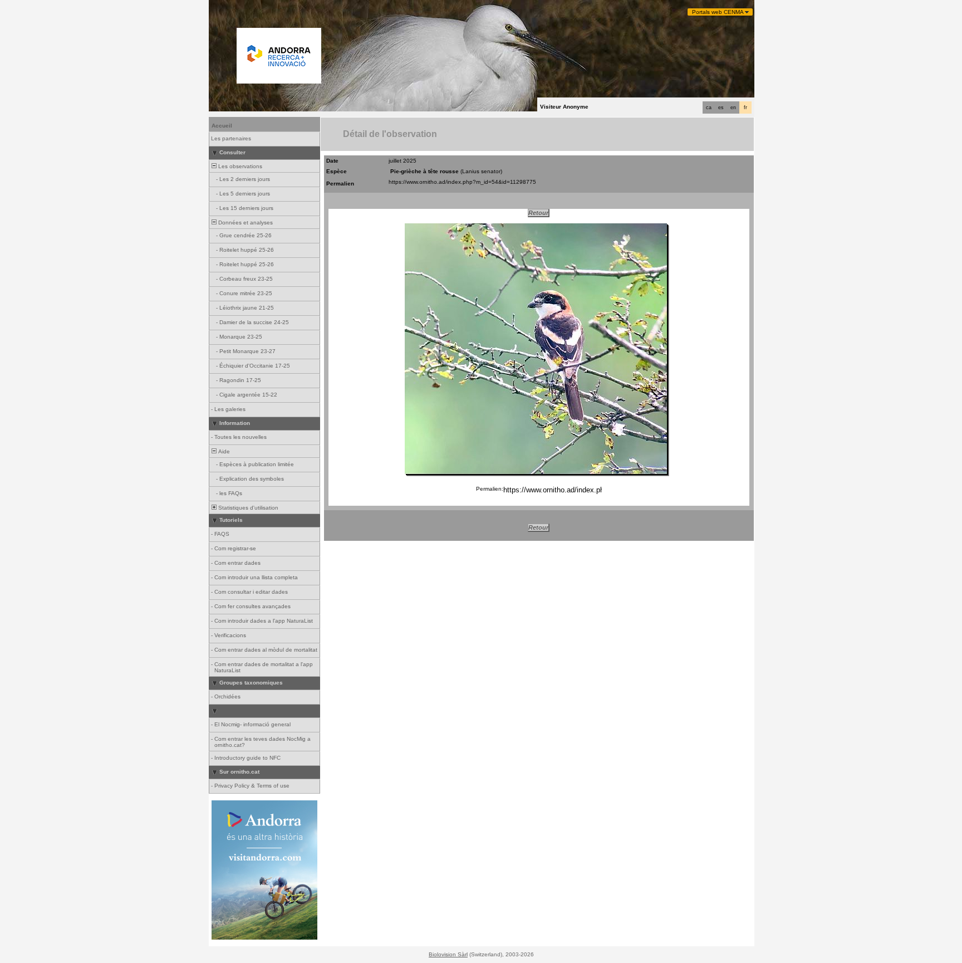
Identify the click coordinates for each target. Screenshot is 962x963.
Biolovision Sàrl (448, 954)
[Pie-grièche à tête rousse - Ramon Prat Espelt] (536, 348)
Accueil (222, 126)
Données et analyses (245, 222)
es (721, 107)
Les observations (239, 166)
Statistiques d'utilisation (247, 508)
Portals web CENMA (718, 12)
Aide (223, 451)
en (733, 107)
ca (708, 107)
